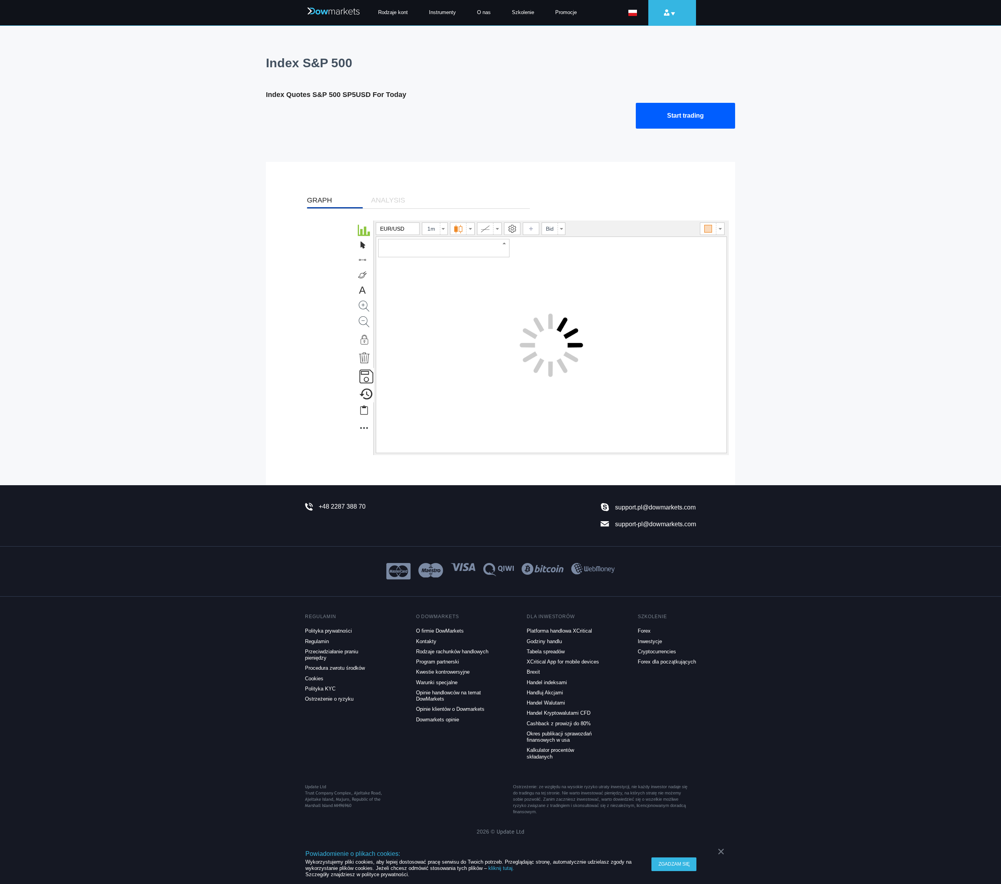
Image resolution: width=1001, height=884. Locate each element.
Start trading (685, 115)
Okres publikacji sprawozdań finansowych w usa (559, 737)
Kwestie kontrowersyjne (443, 672)
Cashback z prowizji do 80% (559, 723)
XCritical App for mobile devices (563, 662)
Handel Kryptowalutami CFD (558, 713)
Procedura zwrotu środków (335, 668)
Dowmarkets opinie (437, 720)
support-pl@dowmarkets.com (655, 524)
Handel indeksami (547, 682)
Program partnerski (437, 662)
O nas (484, 12)
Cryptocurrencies (657, 651)
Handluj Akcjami (545, 693)
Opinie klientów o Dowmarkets (450, 709)
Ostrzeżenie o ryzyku (329, 699)
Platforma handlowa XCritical (559, 631)
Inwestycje (650, 641)
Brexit (533, 672)
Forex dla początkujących (667, 662)
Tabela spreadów (546, 651)
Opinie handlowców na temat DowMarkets (448, 696)
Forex (644, 631)
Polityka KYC (320, 689)
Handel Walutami (546, 703)
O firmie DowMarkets (440, 631)
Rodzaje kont (393, 12)
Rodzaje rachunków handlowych (452, 651)
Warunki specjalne (436, 682)
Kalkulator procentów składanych (550, 753)
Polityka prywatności (328, 631)
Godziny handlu (544, 641)
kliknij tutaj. (501, 868)
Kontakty (426, 641)
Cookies (314, 678)
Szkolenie (523, 12)
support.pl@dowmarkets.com (655, 507)
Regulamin (317, 641)
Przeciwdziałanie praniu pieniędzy (331, 655)
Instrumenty (442, 12)
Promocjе (566, 12)
